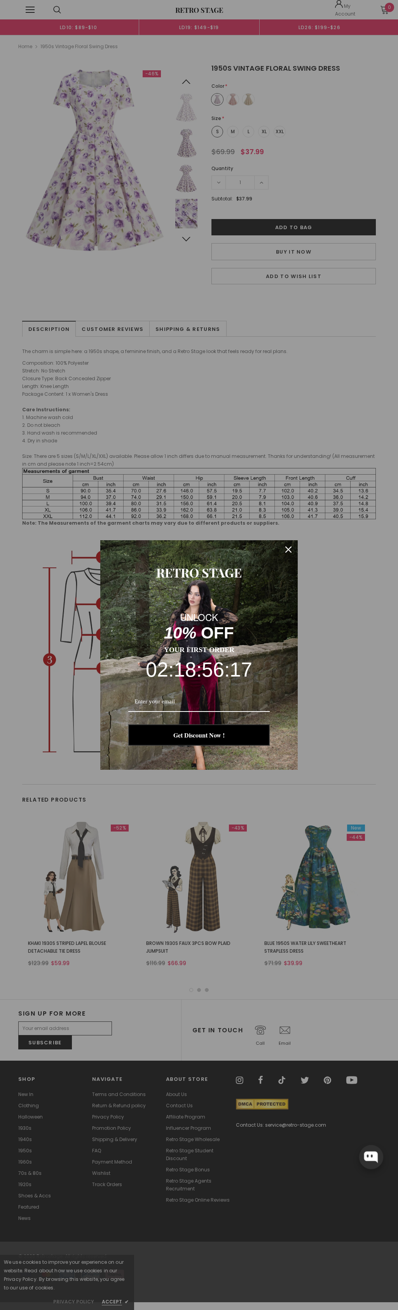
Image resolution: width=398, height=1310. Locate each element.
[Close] (288, 549)
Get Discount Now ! (199, 735)
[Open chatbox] (371, 1157)
